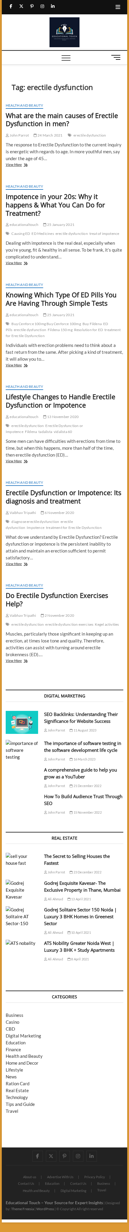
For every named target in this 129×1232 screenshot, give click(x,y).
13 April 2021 (80, 899)
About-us (29, 1177)
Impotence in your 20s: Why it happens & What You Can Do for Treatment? (55, 205)
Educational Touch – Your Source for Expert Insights (54, 1202)
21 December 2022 (87, 786)
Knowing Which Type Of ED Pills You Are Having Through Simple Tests (61, 298)
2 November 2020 (59, 615)
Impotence (35, 527)
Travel (12, 1111)
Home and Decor (22, 1063)
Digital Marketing (23, 1035)
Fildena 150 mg (60, 329)
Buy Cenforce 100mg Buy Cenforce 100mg (46, 324)
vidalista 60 (63, 431)
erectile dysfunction (90, 135)
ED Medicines (43, 233)
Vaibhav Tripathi (22, 512)
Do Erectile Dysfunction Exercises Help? (57, 599)
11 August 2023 (84, 730)
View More (22, 165)
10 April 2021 (80, 932)
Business (14, 1015)
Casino (12, 1022)
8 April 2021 (79, 959)
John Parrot (19, 135)
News (11, 1076)
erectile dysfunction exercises (69, 624)
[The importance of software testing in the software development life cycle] (22, 750)
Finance (13, 1049)
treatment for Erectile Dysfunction (74, 527)
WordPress (45, 1209)
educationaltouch (23, 224)
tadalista (45, 431)
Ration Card (17, 1083)
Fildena (31, 431)
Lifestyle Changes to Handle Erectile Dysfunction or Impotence (60, 400)
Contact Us (26, 1183)
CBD (10, 1028)
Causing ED (20, 233)
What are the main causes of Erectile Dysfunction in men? (62, 119)
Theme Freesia (22, 1209)
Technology (17, 1097)
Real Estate (17, 1090)
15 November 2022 (87, 812)
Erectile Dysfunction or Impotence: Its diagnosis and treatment (63, 496)
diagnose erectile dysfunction (35, 521)
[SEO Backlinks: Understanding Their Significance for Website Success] (22, 722)
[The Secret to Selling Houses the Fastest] (22, 860)
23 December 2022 (87, 872)
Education (16, 1042)
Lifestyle (14, 1069)
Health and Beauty (24, 105)
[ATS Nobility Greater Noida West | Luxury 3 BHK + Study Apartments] (22, 943)
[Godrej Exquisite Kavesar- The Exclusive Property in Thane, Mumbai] (22, 890)
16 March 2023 (84, 759)
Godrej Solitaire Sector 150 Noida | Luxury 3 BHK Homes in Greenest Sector (80, 916)
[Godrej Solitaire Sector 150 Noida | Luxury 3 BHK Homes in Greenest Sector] (22, 916)
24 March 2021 (50, 135)
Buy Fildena (92, 324)
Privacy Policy (94, 1177)
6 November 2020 (59, 512)
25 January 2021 (60, 224)
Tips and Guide (20, 1104)
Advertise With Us (60, 1177)
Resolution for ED (88, 329)
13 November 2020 (62, 416)
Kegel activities (107, 624)
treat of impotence (104, 233)
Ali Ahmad (55, 899)
